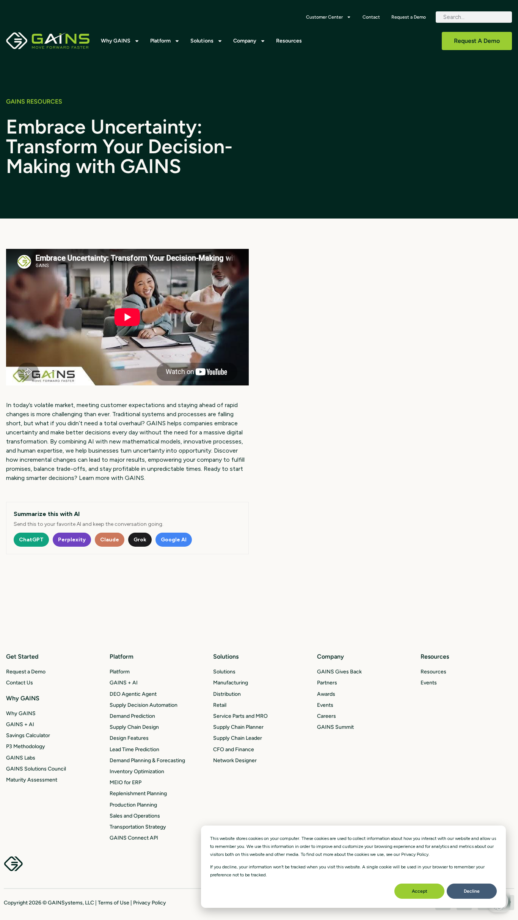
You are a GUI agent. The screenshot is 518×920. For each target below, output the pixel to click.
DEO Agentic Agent (133, 694)
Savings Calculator (28, 735)
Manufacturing (230, 682)
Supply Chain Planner (238, 727)
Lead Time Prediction (134, 749)
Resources (289, 41)
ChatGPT (31, 539)
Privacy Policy (149, 903)
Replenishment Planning (138, 793)
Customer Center (324, 17)
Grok (139, 539)
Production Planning (133, 805)
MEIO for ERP (125, 782)
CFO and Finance (233, 749)
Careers (326, 716)
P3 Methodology (25, 746)
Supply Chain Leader (237, 738)
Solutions (201, 41)
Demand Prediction (132, 716)
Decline (472, 891)
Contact (371, 17)
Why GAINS (115, 41)
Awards (326, 694)
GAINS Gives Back (339, 671)
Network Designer (235, 760)
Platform (160, 41)
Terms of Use (113, 903)
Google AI (174, 539)
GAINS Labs (20, 758)
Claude (109, 539)
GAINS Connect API (134, 838)
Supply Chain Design (134, 727)
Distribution (227, 694)
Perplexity (72, 539)
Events (325, 705)
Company (244, 41)
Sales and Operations (135, 816)
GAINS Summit (335, 727)
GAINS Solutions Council (36, 769)
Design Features (129, 738)
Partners (327, 682)
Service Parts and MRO (240, 716)
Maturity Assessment (31, 780)
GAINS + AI (20, 724)
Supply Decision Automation (143, 705)
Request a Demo (408, 17)
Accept (419, 891)
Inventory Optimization (137, 771)
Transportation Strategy (138, 827)
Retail (219, 705)
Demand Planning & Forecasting (147, 760)
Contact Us (19, 682)
